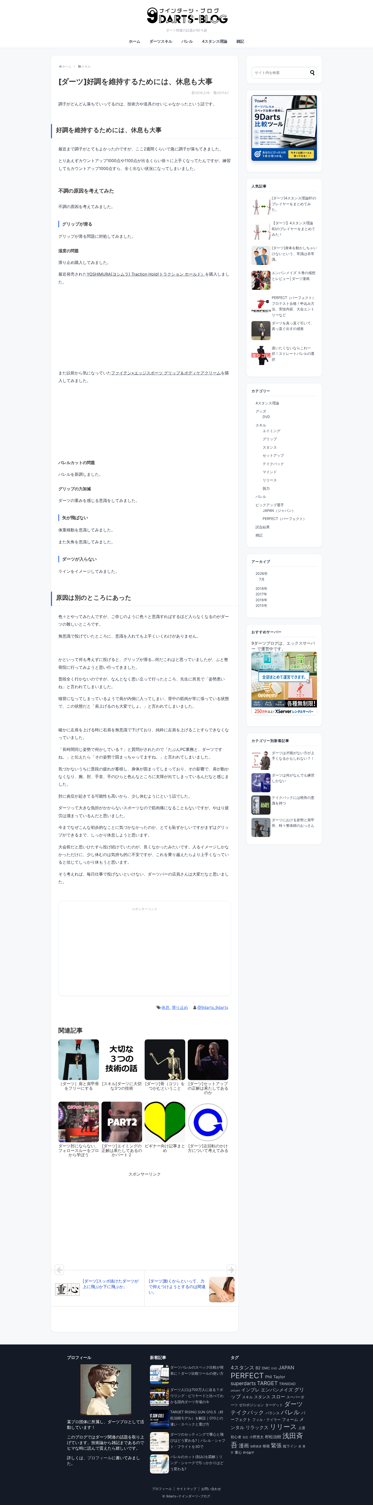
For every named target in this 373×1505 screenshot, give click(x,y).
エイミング (271, 431)
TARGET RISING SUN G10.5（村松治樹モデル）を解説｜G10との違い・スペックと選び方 (196, 1418)
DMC (266, 1368)
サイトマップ (186, 1489)
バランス (272, 1413)
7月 (262, 579)
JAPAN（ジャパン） (279, 510)
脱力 (266, 488)
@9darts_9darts (212, 1007)
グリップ (270, 439)
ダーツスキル (160, 41)
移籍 (266, 1446)
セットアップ (273, 455)
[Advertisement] (101, 953)
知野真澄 (255, 1446)
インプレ (250, 1389)
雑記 (240, 41)
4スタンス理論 (214, 41)
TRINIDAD (287, 1384)
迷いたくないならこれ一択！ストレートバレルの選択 (293, 353)
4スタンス (242, 1368)
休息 (165, 1007)
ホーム (134, 41)
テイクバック (273, 464)
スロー (278, 1396)
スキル (261, 425)
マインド (270, 472)
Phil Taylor (275, 1376)
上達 (301, 1428)
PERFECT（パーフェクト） (285, 518)
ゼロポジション (251, 1405)
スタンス (270, 447)
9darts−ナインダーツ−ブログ (188, 1496)
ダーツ (293, 1404)
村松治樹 (273, 1436)
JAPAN (286, 1368)
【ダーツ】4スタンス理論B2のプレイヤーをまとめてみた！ (293, 228)
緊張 (276, 1445)
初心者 (236, 1437)
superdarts (243, 1383)
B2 (258, 1367)
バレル (187, 41)
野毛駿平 (248, 1452)
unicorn (235, 1390)
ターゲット (274, 1405)
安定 (245, 1437)
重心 (238, 1452)
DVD (266, 417)
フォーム (290, 1419)
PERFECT (247, 1375)
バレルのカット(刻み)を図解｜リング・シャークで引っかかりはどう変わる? (197, 1462)
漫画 (244, 1446)
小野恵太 (256, 1437)
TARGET (267, 1383)
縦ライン (290, 1446)
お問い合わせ (211, 1489)
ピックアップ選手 (270, 505)
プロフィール (99, 1457)
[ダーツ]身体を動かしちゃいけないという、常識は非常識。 (294, 253)
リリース (270, 480)
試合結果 (263, 527)
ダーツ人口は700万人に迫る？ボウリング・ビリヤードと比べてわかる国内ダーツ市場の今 (197, 1395)
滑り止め (180, 1007)
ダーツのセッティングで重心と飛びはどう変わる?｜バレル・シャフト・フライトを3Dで (197, 1440)
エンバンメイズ (277, 1389)
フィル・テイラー (266, 1420)
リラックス (257, 1427)
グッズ (261, 411)
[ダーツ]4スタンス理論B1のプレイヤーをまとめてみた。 (294, 204)
